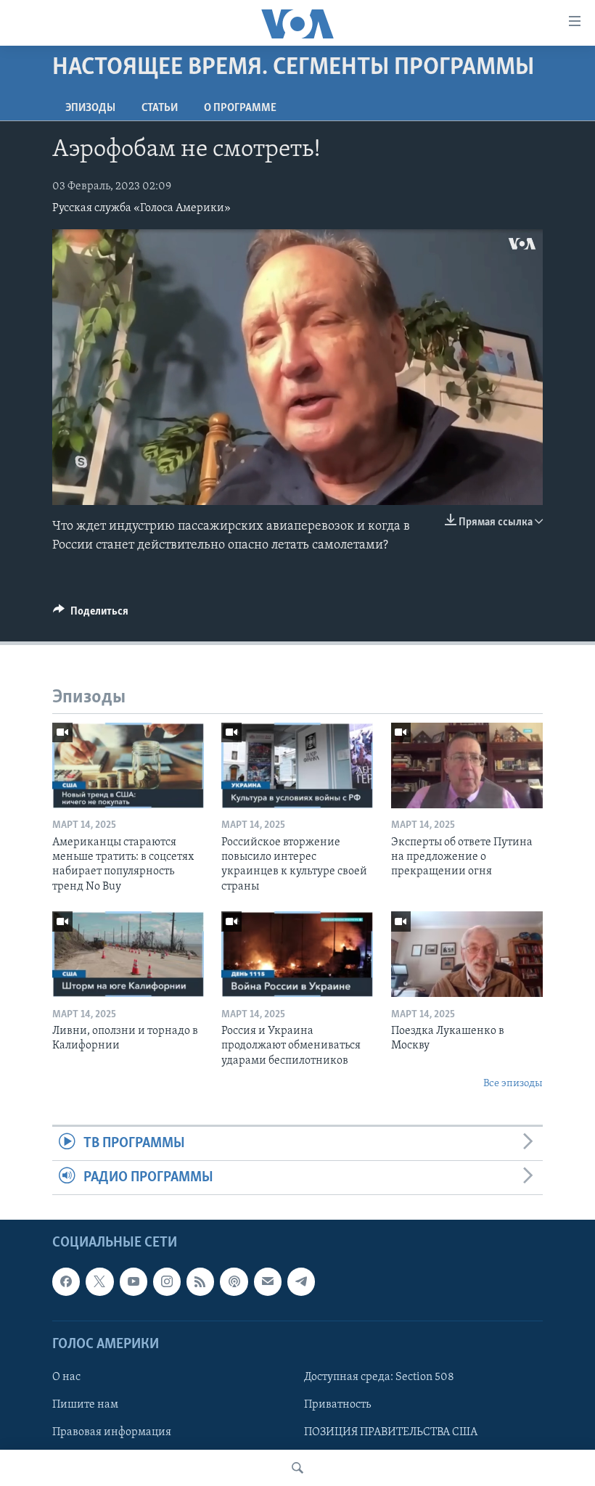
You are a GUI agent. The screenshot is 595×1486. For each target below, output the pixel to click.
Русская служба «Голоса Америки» (141, 208)
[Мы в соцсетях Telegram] (301, 1282)
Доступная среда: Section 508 (379, 1377)
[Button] (90, 614)
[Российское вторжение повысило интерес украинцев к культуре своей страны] (297, 765)
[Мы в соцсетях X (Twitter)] (99, 1282)
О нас (66, 1377)
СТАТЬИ (159, 108)
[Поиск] (297, 1468)
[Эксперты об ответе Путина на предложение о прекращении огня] (467, 765)
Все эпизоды (513, 1083)
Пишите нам (85, 1405)
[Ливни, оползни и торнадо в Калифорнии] (128, 954)
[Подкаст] (233, 1282)
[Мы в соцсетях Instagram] (167, 1282)
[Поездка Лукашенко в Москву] (467, 954)
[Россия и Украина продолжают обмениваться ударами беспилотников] (297, 954)
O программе (240, 108)
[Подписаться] (268, 1282)
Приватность (337, 1405)
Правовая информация (111, 1432)
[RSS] (200, 1282)
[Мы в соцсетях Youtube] (133, 1282)
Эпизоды (90, 108)
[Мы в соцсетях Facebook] (66, 1282)
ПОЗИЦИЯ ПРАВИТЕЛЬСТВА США (390, 1432)
